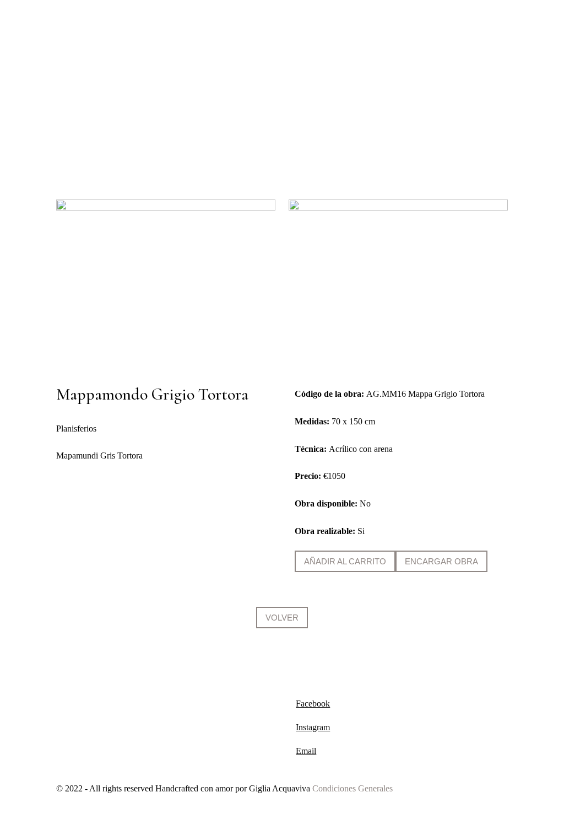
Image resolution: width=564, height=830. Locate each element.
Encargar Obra (441, 561)
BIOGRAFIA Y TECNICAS (298, 54)
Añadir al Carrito (345, 561)
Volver (282, 617)
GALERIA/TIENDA (209, 54)
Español (484, 98)
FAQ (432, 98)
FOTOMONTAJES (478, 54)
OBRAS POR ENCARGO (395, 54)
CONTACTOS (336, 98)
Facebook (313, 703)
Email (306, 751)
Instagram (313, 727)
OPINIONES (392, 98)
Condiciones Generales (352, 788)
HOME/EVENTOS (134, 54)
